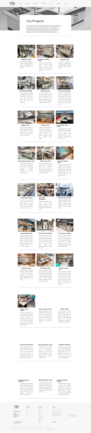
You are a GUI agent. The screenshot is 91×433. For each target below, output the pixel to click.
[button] (26, 51)
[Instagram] (71, 416)
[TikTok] (76, 416)
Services (53, 407)
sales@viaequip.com (17, 423)
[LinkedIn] (73, 416)
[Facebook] (69, 416)
